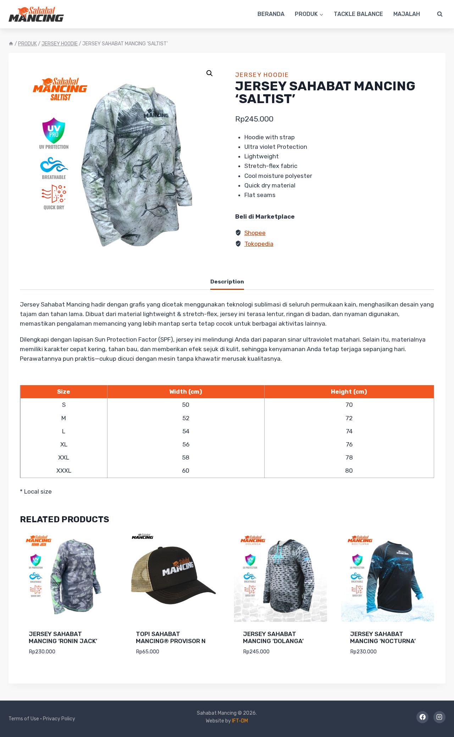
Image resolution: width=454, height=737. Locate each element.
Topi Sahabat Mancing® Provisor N (171, 637)
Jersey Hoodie (262, 74)
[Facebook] (422, 717)
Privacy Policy (59, 719)
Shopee (255, 232)
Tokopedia (258, 243)
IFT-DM (240, 721)
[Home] (11, 44)
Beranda (271, 14)
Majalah (406, 14)
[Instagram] (439, 717)
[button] (209, 73)
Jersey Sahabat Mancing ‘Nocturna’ (383, 637)
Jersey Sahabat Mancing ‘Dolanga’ (273, 637)
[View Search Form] (439, 14)
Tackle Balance (358, 14)
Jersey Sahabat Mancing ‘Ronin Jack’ (63, 637)
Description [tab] (227, 282)
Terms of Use (24, 719)
